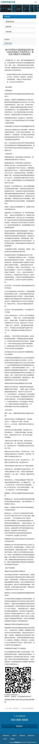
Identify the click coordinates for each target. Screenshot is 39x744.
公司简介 (5, 739)
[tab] (19, 16)
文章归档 (7, 17)
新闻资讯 (7, 39)
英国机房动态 (10, 22)
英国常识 (8, 26)
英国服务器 (23, 696)
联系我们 (19, 726)
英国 (6, 94)
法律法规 (8, 31)
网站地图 (12, 739)
